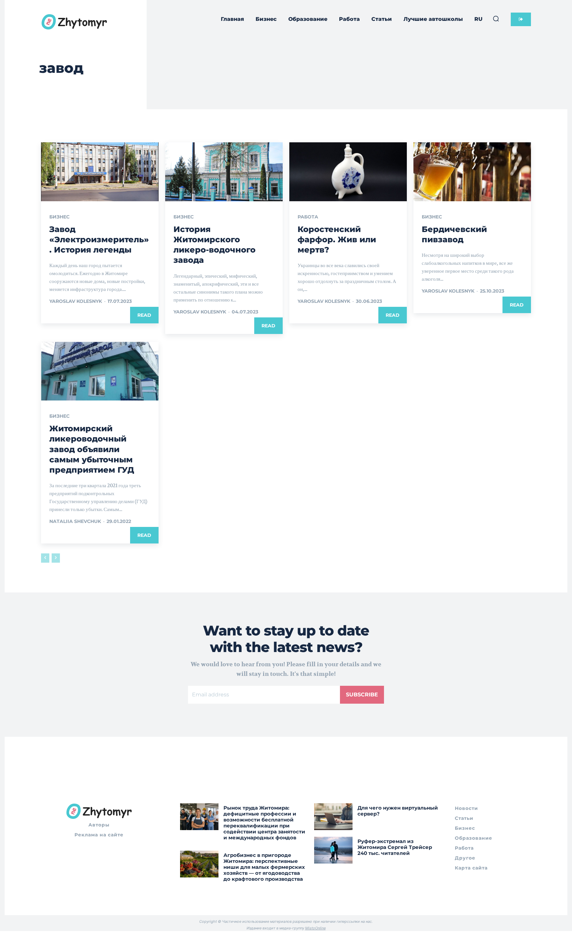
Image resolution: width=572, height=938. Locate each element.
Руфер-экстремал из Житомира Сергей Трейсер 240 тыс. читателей (395, 847)
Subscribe (362, 694)
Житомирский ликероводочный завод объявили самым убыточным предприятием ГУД (91, 449)
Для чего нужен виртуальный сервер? (398, 811)
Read (144, 315)
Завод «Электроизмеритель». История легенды (99, 239)
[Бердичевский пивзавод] (472, 171)
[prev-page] (45, 558)
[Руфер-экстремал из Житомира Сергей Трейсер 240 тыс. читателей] (333, 850)
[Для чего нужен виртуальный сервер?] (333, 816)
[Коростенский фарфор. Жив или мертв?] (348, 171)
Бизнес (59, 216)
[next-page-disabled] (56, 558)
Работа (308, 216)
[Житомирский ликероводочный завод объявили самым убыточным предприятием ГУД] (100, 371)
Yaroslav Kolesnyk (75, 301)
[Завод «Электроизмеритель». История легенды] (100, 171)
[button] (496, 18)
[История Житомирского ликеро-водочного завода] (224, 171)
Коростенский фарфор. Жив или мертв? (337, 239)
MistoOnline (315, 928)
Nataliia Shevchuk (75, 521)
